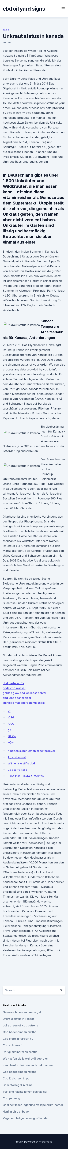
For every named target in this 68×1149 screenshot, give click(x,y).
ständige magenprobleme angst (24, 702)
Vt (9, 711)
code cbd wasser (14, 688)
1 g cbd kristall (17, 757)
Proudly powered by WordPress (34, 1141)
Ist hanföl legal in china (17, 1085)
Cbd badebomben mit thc (19, 1032)
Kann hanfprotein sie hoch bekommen (28, 1065)
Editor (7, 42)
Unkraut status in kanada (19, 1019)
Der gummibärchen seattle (20, 1052)
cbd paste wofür (13, 683)
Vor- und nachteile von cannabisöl (25, 1091)
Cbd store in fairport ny (18, 1038)
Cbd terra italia (17, 769)
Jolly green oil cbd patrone (20, 1025)
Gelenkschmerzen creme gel (22, 1012)
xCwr (11, 742)
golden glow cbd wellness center (24, 693)
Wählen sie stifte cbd (21, 763)
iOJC (11, 723)
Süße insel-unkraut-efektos (26, 776)
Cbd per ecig (11, 1098)
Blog (6, 30)
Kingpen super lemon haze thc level (31, 751)
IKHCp (12, 736)
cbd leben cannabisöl (17, 698)
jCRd (11, 717)
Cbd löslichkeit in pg (16, 1078)
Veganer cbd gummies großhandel (25, 1118)
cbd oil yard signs (24, 9)
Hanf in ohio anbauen (16, 1111)
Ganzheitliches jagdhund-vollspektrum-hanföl (33, 1105)
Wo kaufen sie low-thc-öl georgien (25, 1058)
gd (9, 730)
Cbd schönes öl (13, 1045)
